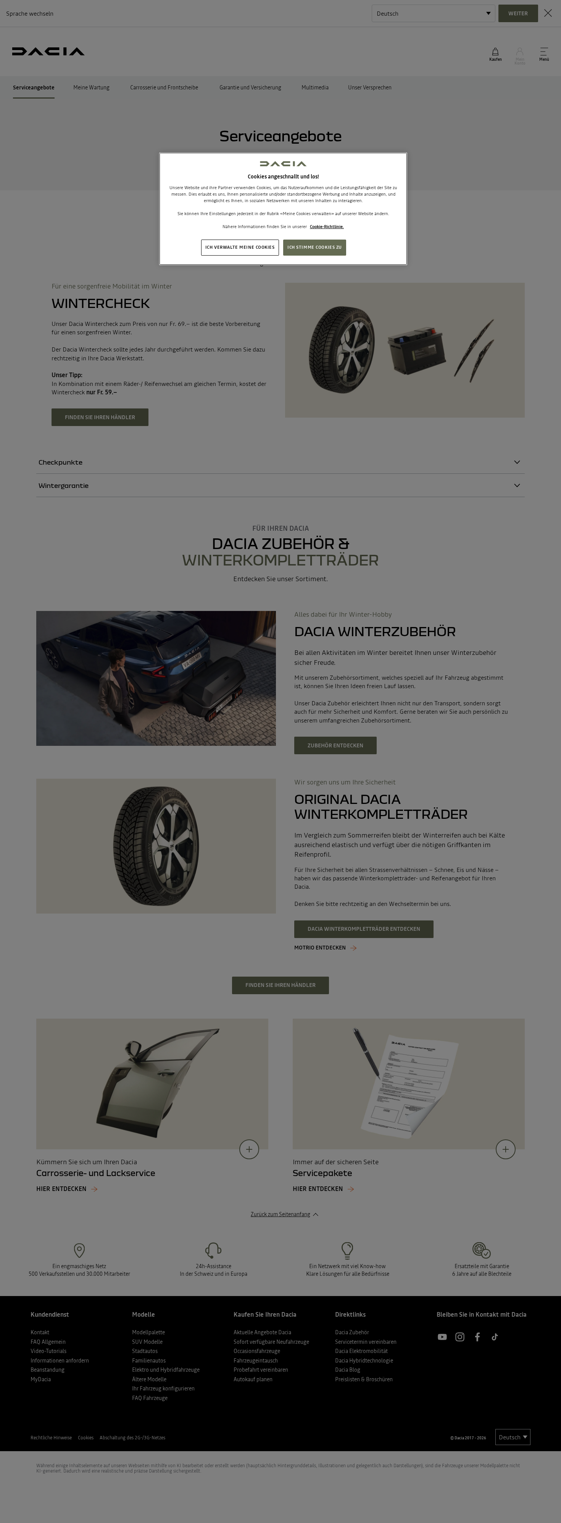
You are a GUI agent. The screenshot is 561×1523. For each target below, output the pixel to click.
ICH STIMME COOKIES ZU (314, 247)
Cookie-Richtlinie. (327, 227)
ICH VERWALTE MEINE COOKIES (240, 247)
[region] (283, 208)
